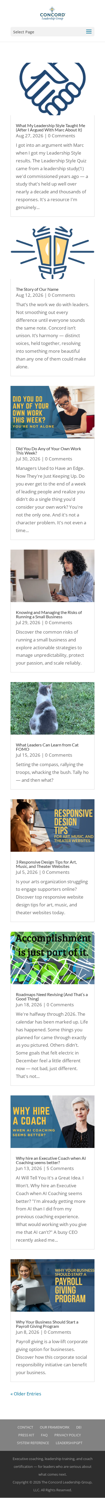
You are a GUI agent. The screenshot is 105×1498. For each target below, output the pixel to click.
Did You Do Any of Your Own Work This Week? (48, 450)
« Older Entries (25, 1394)
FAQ (44, 1435)
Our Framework (54, 1427)
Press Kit (26, 1435)
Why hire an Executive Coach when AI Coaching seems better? (51, 1160)
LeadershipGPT (69, 1442)
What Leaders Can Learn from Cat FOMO (47, 747)
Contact (25, 1427)
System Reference (33, 1442)
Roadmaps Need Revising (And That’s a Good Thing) (52, 996)
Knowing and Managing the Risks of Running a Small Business (49, 614)
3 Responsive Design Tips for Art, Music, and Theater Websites (46, 864)
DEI (79, 1427)
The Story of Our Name (37, 289)
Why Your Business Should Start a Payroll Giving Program (47, 1324)
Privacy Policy (67, 1435)
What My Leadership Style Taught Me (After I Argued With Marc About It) (50, 127)
